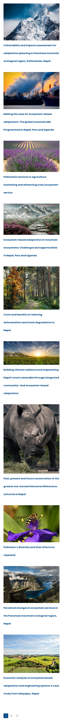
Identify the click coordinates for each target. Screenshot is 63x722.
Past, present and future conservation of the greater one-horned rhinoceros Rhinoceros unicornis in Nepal (31, 486)
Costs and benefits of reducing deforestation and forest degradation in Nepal (29, 322)
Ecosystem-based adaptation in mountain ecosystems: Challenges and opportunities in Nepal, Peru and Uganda (31, 247)
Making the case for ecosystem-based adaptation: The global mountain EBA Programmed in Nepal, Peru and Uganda (29, 121)
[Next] (17, 715)
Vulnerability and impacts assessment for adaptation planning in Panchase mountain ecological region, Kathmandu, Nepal (31, 53)
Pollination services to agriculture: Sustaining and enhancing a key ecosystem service (31, 184)
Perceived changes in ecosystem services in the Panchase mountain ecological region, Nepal (31, 615)
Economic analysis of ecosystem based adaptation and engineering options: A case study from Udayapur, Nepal (31, 685)
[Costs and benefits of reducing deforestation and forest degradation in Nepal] (31, 288)
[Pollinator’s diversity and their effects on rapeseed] (31, 523)
